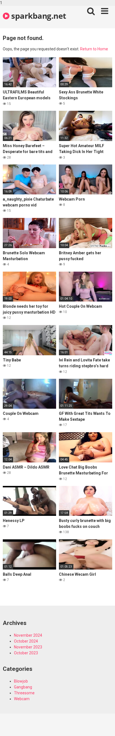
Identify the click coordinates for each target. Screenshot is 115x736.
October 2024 (26, 641)
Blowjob (21, 681)
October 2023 (26, 653)
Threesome (24, 693)
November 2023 (28, 647)
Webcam (22, 699)
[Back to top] (104, 725)
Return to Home (94, 49)
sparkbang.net (37, 15)
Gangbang (23, 687)
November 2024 (28, 635)
